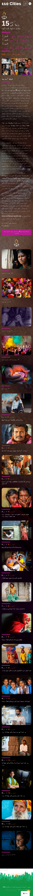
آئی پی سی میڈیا (11, 889)
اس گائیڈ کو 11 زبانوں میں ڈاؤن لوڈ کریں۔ (16, 232)
